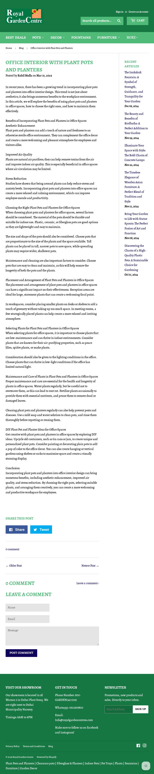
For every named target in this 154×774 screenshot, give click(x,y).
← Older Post (14, 566)
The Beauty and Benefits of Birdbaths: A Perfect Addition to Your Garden (136, 123)
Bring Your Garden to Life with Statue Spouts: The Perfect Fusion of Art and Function (136, 223)
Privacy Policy (13, 746)
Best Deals (16, 38)
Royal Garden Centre (23, 757)
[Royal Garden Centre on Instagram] (144, 746)
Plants (118, 763)
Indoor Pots (92, 763)
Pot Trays (106, 763)
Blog (21, 48)
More (131, 37)
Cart (140, 20)
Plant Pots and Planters (20, 763)
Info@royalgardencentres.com (74, 720)
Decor (57, 38)
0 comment (12, 549)
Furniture (107, 38)
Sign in (119, 12)
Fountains (81, 38)
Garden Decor (28, 768)
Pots (37, 38)
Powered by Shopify (47, 757)
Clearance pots (45, 763)
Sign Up (140, 709)
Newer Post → (90, 566)
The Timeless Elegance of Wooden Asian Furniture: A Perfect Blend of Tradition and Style (134, 187)
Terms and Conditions (34, 746)
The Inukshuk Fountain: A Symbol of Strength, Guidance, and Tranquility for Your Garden (134, 86)
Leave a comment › (87, 583)
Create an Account (138, 12)
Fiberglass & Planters (69, 763)
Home (9, 48)
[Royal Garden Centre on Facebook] (138, 746)
